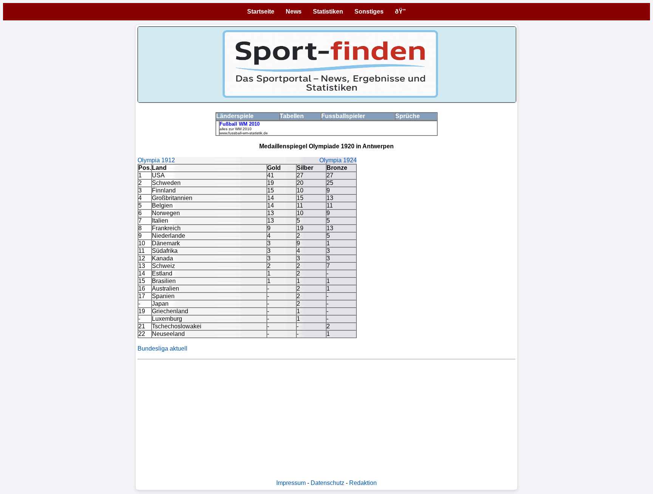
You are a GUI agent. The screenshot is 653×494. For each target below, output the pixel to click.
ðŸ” (400, 11)
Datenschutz (327, 483)
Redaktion (363, 483)
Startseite (260, 11)
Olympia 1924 (338, 160)
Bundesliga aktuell (162, 348)
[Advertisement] (326, 415)
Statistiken (328, 11)
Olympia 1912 (156, 160)
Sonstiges (369, 11)
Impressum (291, 483)
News (294, 11)
